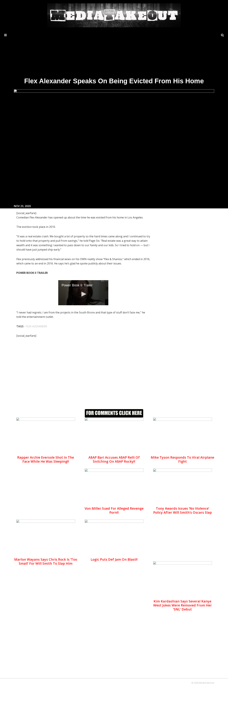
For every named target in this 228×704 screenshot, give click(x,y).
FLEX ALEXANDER (36, 326)
